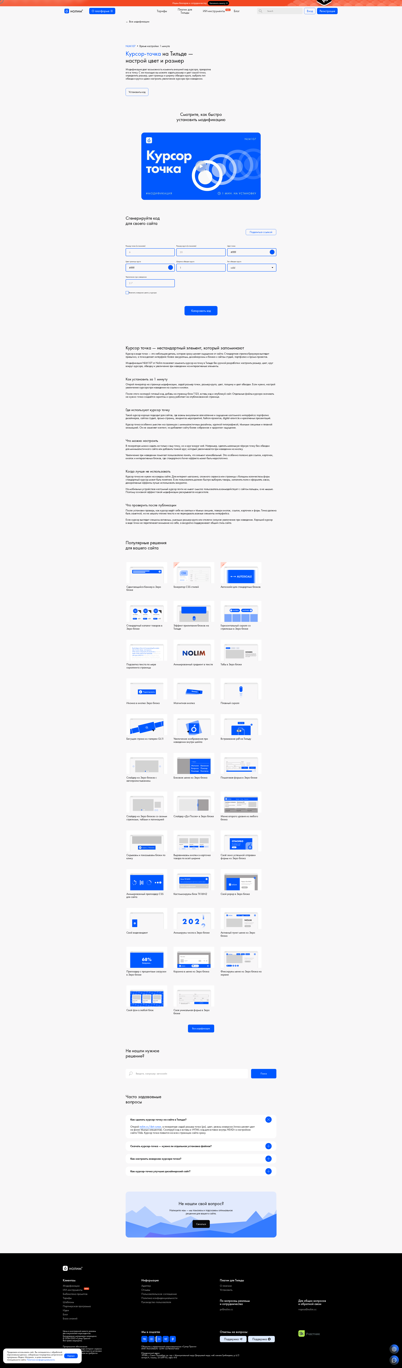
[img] (201, 3)
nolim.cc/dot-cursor (150, 1126)
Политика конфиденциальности (41, 1359)
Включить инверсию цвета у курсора (143, 292)
